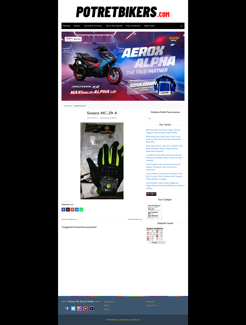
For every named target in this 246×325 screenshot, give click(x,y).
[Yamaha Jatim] (122, 66)
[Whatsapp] (81, 209)
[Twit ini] (68, 209)
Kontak (106, 309)
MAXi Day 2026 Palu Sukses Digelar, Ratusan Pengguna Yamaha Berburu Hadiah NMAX (163, 131)
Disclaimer (150, 301)
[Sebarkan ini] (63, 209)
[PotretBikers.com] (122, 11)
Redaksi (107, 305)
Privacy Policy (151, 305)
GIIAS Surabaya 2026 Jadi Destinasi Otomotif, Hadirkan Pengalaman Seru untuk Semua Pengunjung (163, 167)
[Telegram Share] (77, 209)
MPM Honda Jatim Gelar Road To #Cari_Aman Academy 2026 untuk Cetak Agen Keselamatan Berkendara (163, 139)
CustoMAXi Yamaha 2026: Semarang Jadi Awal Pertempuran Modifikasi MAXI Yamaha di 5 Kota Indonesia (164, 158)
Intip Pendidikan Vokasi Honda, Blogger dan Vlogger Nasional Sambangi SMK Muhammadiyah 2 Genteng (165, 185)
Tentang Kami (109, 301)
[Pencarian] (181, 26)
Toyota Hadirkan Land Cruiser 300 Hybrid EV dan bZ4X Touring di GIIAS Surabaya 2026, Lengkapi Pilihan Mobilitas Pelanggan (164, 176)
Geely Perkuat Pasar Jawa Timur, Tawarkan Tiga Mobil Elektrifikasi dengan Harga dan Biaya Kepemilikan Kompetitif (164, 148)
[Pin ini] (72, 209)
